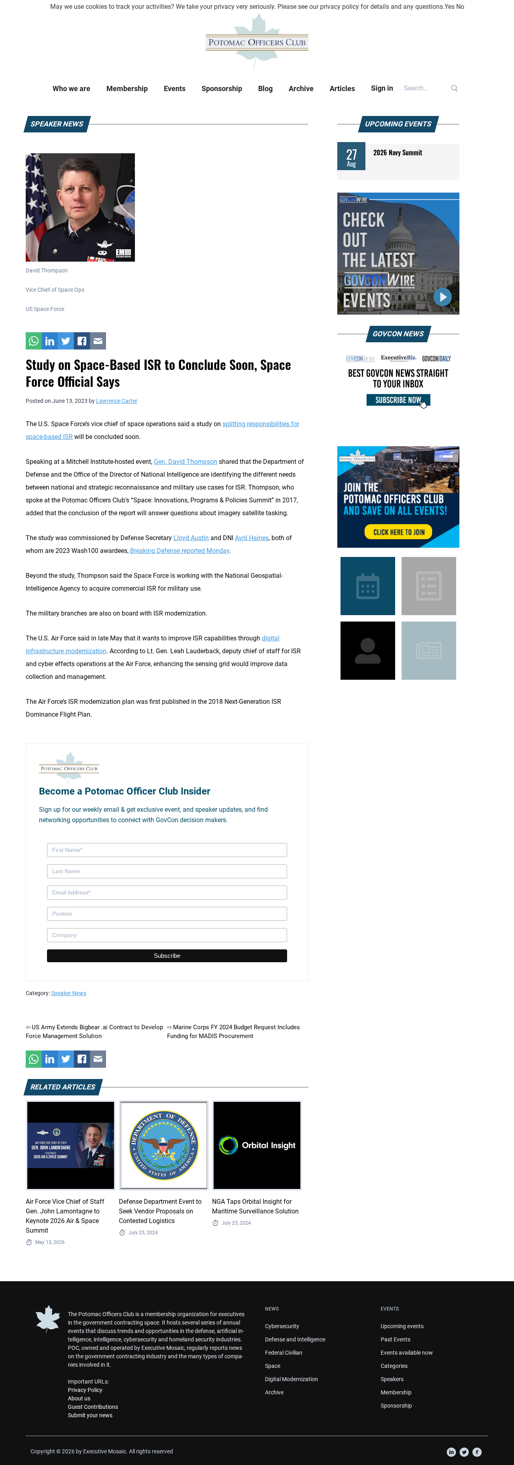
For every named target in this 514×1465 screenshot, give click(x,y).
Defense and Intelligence (295, 1339)
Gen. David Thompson (185, 461)
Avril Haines (252, 538)
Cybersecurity (282, 1326)
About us (79, 1398)
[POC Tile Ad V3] (398, 497)
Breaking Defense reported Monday (179, 551)
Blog (265, 88)
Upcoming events (402, 1326)
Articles (342, 88)
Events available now (407, 1352)
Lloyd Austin (191, 538)
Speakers (392, 1379)
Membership (127, 88)
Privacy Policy (85, 1390)
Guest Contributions (93, 1407)
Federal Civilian (283, 1352)
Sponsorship (222, 88)
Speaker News (68, 993)
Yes (450, 6)
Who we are (71, 88)
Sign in (382, 88)
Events (175, 88)
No (460, 6)
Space (272, 1366)
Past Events (395, 1339)
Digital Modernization (291, 1379)
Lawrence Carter (116, 401)
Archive (301, 88)
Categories (394, 1366)
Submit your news (90, 1415)
